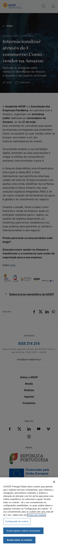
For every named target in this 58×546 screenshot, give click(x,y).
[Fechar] (54, 481)
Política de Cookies (36, 515)
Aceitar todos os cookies (19, 540)
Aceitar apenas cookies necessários (23, 531)
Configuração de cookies (17, 521)
